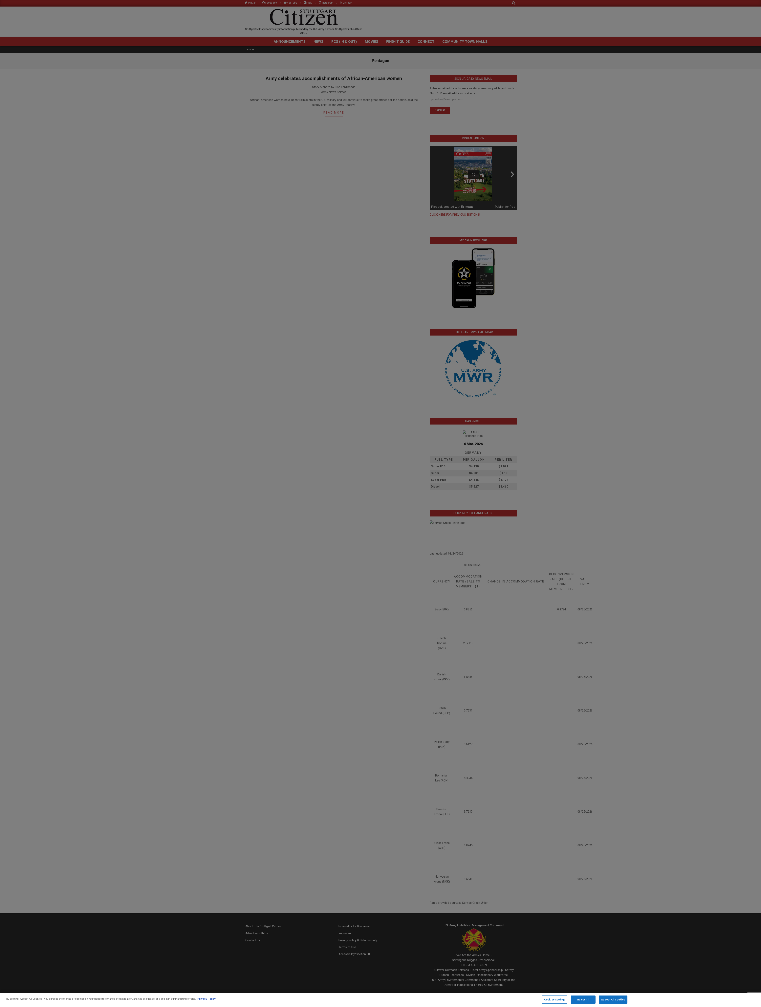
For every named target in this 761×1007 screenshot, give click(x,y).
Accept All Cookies (613, 999)
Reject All (583, 999)
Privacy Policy (206, 998)
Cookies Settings (554, 999)
